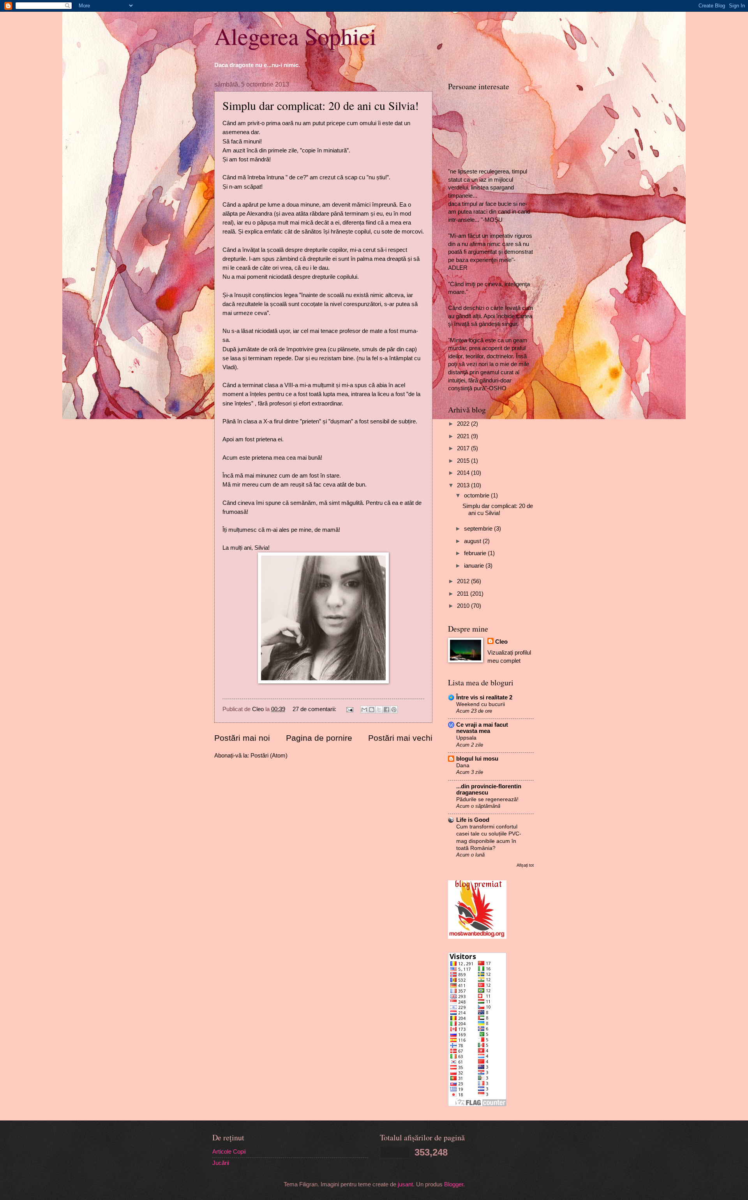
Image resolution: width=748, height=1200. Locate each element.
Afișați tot (525, 865)
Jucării (220, 1163)
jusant (405, 1184)
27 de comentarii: (315, 709)
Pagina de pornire (319, 737)
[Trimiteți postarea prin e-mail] (349, 709)
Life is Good (472, 820)
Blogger (453, 1184)
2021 (464, 436)
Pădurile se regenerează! (487, 799)
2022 (464, 424)
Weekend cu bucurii (480, 704)
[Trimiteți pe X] (379, 709)
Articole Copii (229, 1152)
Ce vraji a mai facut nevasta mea (482, 728)
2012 (464, 581)
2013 (464, 485)
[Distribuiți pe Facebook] (386, 709)
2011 (463, 594)
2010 (464, 606)
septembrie (479, 529)
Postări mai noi (242, 737)
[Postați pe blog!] (372, 709)
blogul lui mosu (477, 759)
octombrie (477, 495)
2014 (464, 473)
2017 (464, 448)
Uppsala (466, 738)
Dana (462, 765)
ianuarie (474, 566)
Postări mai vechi (400, 737)
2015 (464, 461)
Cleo (501, 642)
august (473, 541)
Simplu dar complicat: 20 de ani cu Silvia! (320, 105)
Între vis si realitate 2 (484, 697)
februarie (476, 553)
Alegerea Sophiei (295, 35)
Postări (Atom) (269, 755)
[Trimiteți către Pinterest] (394, 709)
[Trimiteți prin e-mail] (364, 709)
